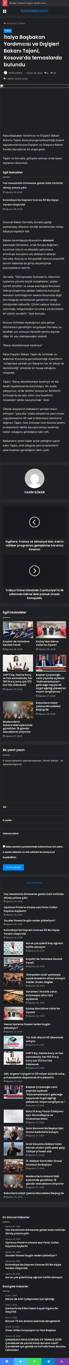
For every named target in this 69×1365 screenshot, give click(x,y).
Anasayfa (11, 23)
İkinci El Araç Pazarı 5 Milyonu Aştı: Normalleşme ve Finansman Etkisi (44, 1115)
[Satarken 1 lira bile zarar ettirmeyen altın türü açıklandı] (13, 996)
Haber (22, 23)
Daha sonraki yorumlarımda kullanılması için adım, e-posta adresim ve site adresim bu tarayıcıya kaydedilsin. (33, 852)
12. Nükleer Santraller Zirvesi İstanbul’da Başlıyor (44, 1162)
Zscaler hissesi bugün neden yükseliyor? (31, 3)
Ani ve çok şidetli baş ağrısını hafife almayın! (44, 945)
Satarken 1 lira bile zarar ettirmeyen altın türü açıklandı (41, 995)
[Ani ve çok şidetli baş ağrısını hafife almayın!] (13, 948)
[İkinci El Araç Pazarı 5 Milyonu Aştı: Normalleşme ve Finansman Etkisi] (13, 1116)
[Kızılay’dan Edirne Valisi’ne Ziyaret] (51, 629)
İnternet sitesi (11, 833)
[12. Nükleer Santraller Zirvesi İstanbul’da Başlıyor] (13, 1165)
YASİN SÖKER (15, 73)
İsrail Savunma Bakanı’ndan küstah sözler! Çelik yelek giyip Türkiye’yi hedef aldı (45, 1147)
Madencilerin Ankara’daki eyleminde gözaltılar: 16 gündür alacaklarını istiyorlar (18, 727)
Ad (5, 807)
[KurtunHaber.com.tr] (34, 11)
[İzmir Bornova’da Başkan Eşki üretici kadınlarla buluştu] (13, 1133)
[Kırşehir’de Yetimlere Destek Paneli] (18, 629)
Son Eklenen (34, 882)
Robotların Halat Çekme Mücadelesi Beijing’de (48, 706)
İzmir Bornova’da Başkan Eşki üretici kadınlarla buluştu (44, 1130)
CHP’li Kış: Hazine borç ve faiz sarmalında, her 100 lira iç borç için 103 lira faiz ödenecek (17, 680)
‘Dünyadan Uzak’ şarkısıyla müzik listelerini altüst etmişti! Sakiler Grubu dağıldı (45, 978)
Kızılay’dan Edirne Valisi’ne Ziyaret (47, 643)
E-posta (8, 820)
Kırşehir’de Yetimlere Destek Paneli (16, 643)
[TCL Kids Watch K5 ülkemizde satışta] (13, 1042)
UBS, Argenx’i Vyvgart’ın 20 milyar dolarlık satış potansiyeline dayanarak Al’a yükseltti (34, 1075)
